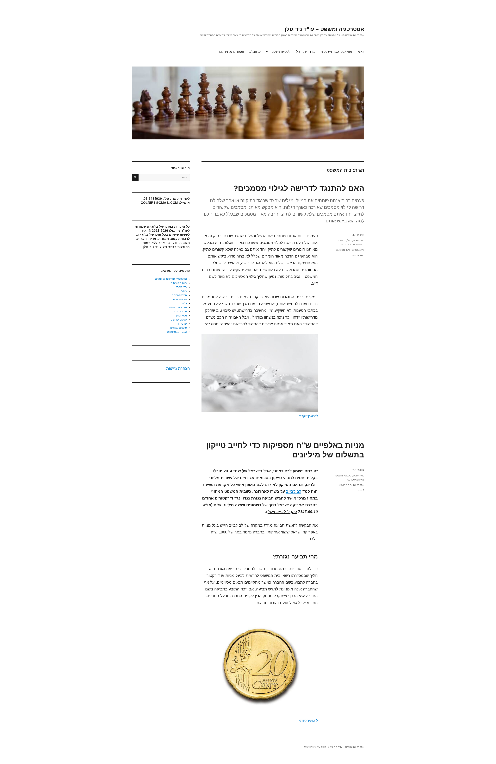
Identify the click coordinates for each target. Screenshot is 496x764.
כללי (349, 240)
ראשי (360, 51)
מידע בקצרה (348, 244)
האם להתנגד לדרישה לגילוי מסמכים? (298, 188)
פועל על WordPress (315, 747)
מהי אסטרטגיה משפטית (336, 51)
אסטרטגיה (358, 485)
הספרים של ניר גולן (231, 51)
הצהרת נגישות (178, 368)
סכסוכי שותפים (343, 475)
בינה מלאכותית (179, 283)
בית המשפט (357, 249)
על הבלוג (255, 51)
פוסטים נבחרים (178, 327)
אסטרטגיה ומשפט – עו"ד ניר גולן (324, 29)
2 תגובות (359, 490)
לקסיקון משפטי (280, 51)
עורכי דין (182, 323)
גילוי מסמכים (343, 249)
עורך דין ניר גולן (305, 51)
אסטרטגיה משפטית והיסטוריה (171, 278)
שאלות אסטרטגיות (354, 479)
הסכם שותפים (179, 295)
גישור (184, 291)
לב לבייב (293, 491)
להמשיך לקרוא (308, 416)
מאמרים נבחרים (178, 307)
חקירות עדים (180, 299)
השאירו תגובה (357, 255)
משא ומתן (181, 315)
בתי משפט (358, 240)
